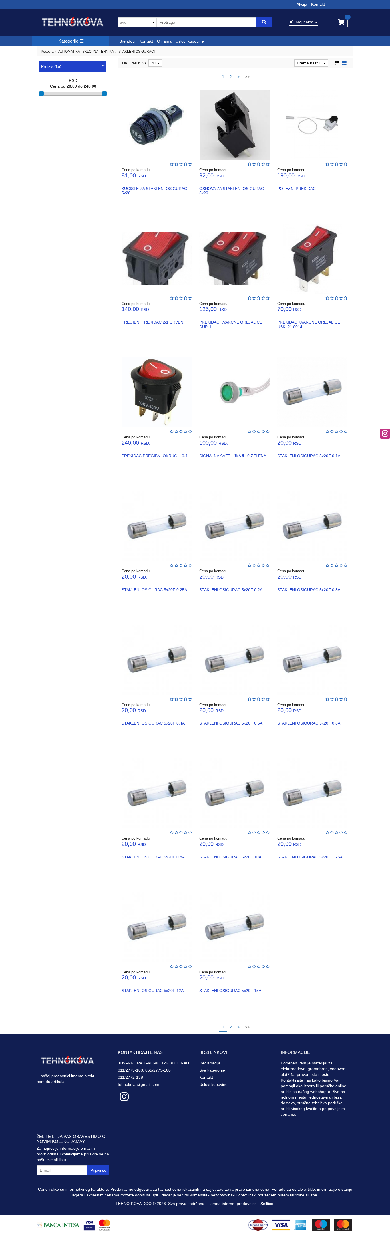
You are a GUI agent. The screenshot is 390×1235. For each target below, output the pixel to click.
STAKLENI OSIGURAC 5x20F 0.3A (308, 589)
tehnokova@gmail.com (138, 1084)
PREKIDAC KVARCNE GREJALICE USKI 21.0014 (308, 324)
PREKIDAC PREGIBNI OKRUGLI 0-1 (155, 456)
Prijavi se (98, 1170)
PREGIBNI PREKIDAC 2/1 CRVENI (153, 322)
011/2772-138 (130, 1077)
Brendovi (127, 41)
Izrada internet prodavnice (233, 1203)
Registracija (209, 1063)
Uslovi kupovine (190, 41)
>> (247, 76)
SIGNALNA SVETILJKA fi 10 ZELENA (232, 456)
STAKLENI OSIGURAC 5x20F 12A (153, 990)
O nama (164, 41)
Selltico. (267, 1203)
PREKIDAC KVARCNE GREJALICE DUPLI (230, 324)
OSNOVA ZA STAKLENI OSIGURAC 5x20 (231, 190)
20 (154, 63)
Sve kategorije (212, 1070)
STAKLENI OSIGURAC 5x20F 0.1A (308, 456)
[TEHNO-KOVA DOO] (73, 22)
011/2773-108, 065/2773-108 (144, 1070)
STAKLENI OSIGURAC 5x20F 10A (230, 857)
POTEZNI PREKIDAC (296, 188)
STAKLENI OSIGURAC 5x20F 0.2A (230, 589)
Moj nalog (304, 22)
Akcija (302, 4)
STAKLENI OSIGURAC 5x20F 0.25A (154, 589)
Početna (47, 52)
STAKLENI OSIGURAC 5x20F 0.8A (153, 857)
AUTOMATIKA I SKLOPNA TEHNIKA (86, 52)
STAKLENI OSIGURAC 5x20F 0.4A (153, 723)
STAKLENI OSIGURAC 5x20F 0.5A (230, 723)
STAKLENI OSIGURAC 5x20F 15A (230, 990)
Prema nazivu (310, 63)
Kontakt (318, 4)
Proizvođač (51, 66)
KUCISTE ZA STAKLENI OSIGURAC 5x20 (154, 190)
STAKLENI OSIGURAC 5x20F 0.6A (308, 723)
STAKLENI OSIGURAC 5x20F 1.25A (310, 857)
